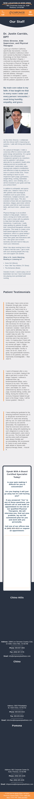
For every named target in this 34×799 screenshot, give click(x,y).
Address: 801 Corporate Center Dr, (17, 770)
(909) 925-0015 (13, 528)
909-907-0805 (20, 648)
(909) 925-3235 (20, 776)
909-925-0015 (20, 712)
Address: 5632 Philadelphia (17, 706)
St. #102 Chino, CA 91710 (17, 708)
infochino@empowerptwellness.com (19, 720)
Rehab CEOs (18, 793)
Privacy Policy (14, 795)
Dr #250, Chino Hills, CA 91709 (17, 644)
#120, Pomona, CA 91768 (17, 772)
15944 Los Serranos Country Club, (17, 642)
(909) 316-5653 (22, 797)
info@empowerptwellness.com (19, 656)
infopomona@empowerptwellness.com (19, 784)
